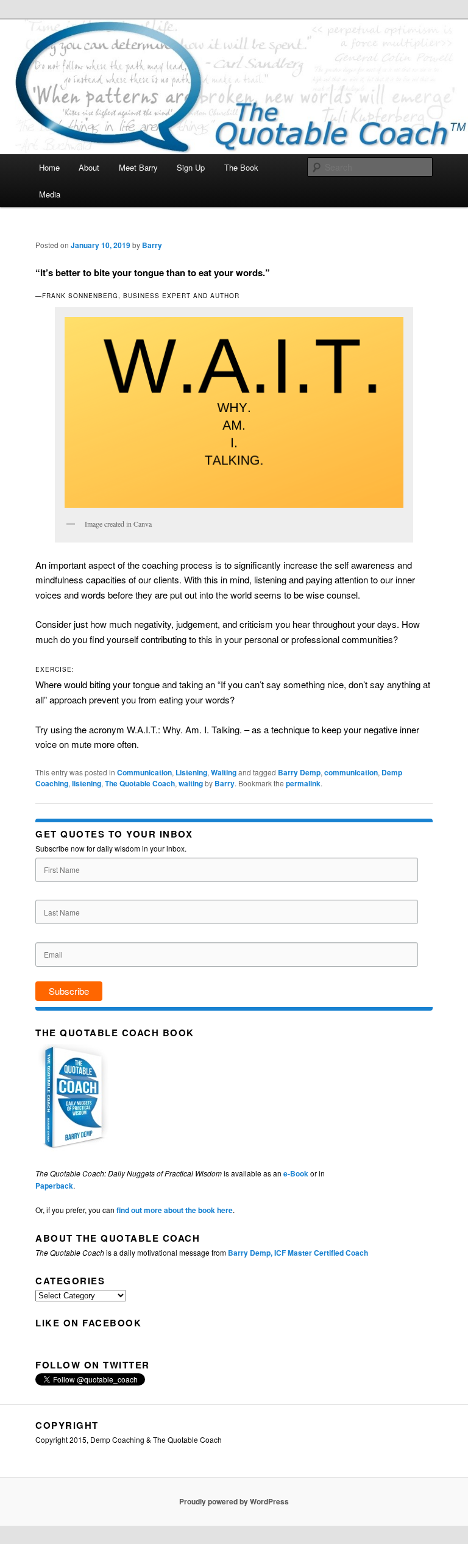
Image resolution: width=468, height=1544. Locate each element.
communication (351, 772)
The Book (241, 167)
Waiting (223, 772)
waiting (191, 783)
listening (86, 783)
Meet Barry (138, 167)
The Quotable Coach (140, 783)
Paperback (54, 1185)
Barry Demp (299, 772)
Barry (152, 245)
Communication (144, 772)
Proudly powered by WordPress (234, 1501)
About (89, 167)
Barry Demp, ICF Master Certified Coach (298, 1252)
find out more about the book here (174, 1209)
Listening (191, 772)
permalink (303, 783)
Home (49, 167)
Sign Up (191, 167)
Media (49, 194)
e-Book (295, 1173)
